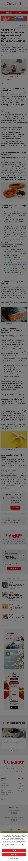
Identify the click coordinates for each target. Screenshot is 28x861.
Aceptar (14, 850)
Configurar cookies (14, 858)
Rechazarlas (14, 854)
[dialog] (14, 847)
